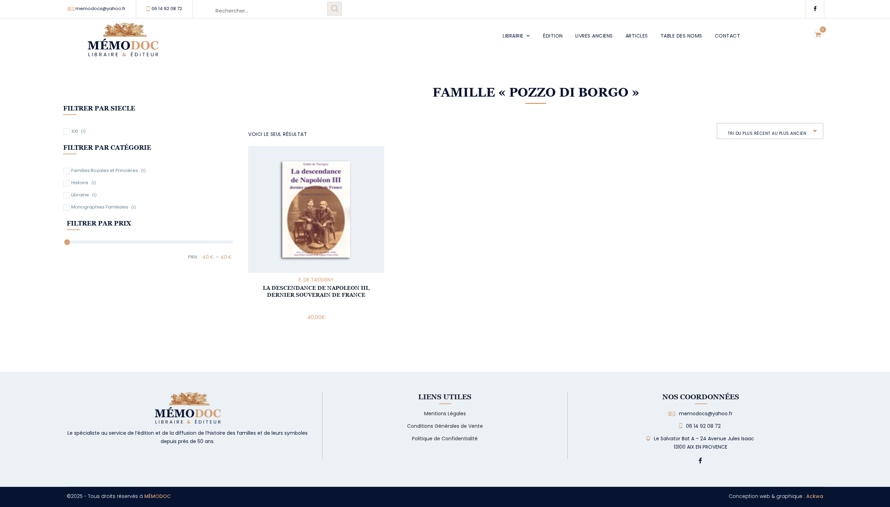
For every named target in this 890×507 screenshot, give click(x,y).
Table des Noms (681, 35)
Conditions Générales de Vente (445, 426)
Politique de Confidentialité (445, 438)
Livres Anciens (594, 35)
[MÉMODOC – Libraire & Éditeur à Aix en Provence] (123, 44)
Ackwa (814, 496)
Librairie (513, 35)
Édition (553, 35)
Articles (636, 35)
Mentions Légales (445, 413)
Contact (728, 35)
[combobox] (770, 131)
